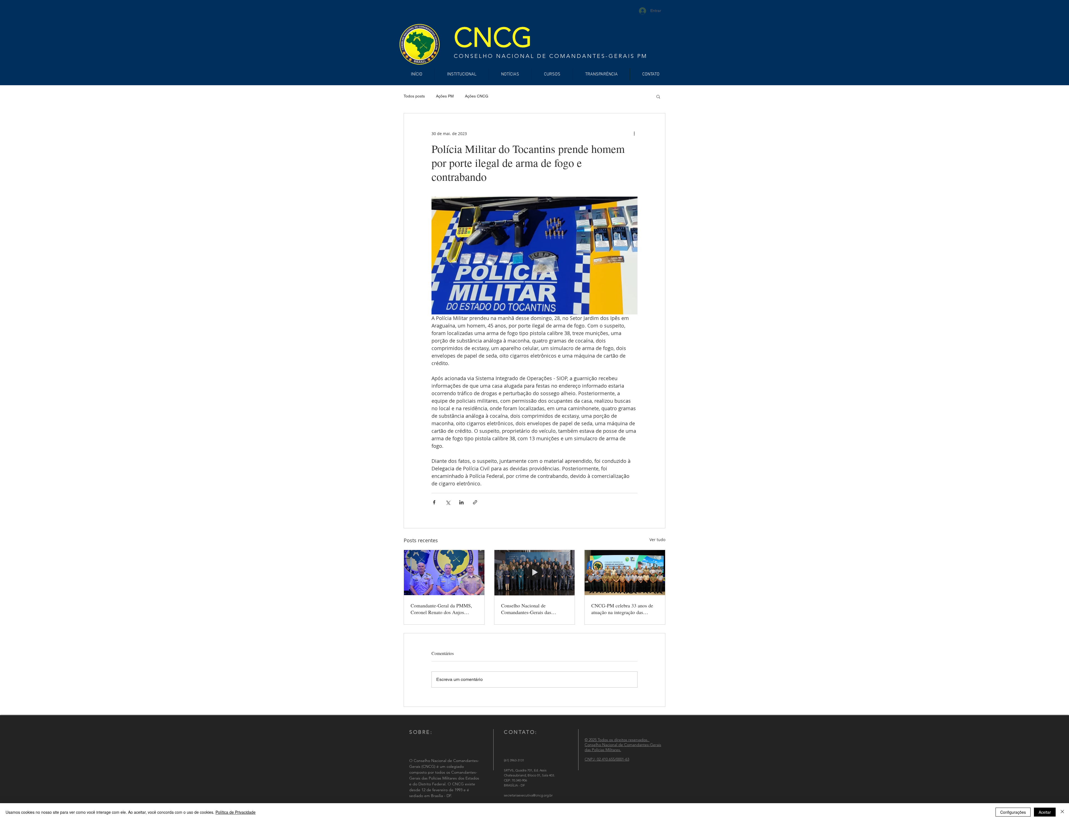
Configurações (1013, 812)
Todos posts (414, 96)
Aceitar (1045, 812)
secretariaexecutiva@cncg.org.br (528, 795)
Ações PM (445, 96)
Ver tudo (657, 539)
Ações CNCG (476, 96)
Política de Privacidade (235, 812)
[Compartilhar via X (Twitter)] (447, 502)
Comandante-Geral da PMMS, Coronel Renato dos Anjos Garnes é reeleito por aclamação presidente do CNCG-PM (443, 608)
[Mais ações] (634, 133)
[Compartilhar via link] (475, 502)
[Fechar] (1062, 812)
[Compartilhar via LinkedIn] (461, 502)
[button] (658, 96)
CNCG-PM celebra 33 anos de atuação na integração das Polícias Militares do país (622, 608)
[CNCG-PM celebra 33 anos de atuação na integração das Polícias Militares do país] (625, 572)
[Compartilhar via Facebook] (434, 502)
